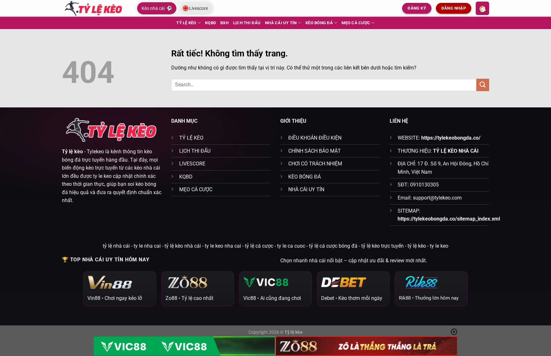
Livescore (198, 8)
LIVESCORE (192, 164)
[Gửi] (482, 85)
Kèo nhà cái (157, 8)
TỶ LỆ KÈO (186, 22)
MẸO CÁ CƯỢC (356, 22)
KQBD (210, 22)
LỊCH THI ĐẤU (247, 22)
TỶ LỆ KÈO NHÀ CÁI (456, 151)
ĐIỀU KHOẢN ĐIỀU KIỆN (315, 138)
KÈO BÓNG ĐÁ (319, 22)
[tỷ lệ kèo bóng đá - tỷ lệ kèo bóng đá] (94, 8)
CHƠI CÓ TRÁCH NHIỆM (315, 164)
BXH (224, 22)
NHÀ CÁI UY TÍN (281, 22)
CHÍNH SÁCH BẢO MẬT (314, 151)
